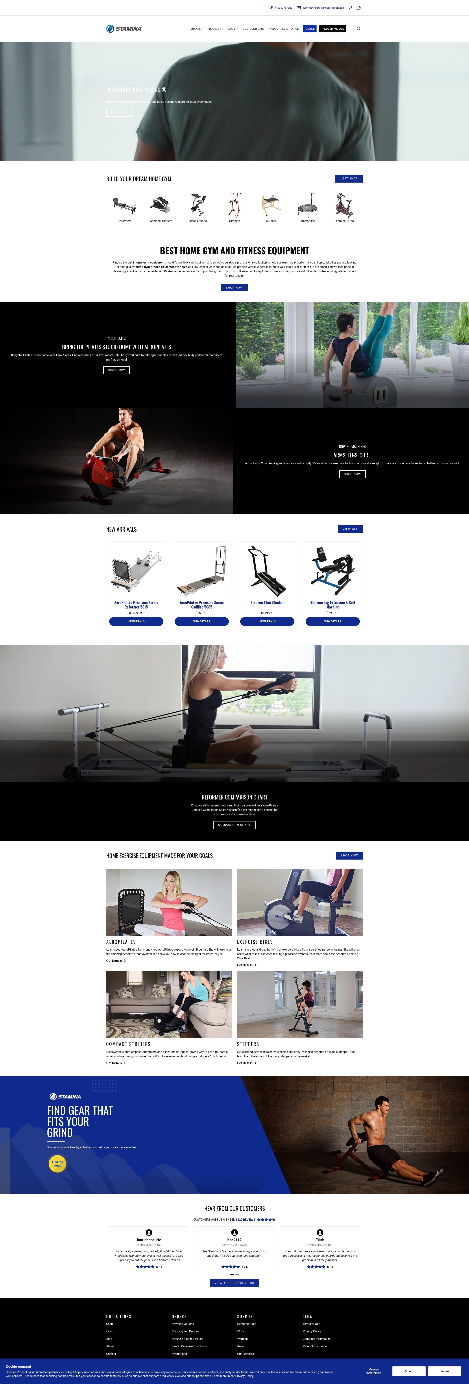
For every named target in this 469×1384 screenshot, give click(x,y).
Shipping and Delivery (186, 1331)
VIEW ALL (350, 529)
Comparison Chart (234, 825)
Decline (444, 1371)
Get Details (114, 960)
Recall (241, 1346)
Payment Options (183, 1324)
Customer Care (246, 1324)
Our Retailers (245, 1354)
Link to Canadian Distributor (189, 1346)
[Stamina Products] (123, 29)
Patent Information (315, 1346)
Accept (409, 1371)
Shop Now (116, 370)
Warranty (242, 1339)
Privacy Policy (244, 1376)
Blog (109, 1339)
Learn (109, 1331)
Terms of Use (311, 1324)
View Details (136, 621)
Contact (111, 1354)
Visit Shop (349, 178)
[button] (359, 8)
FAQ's (241, 1331)
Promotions (179, 1354)
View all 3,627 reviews (234, 1283)
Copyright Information (316, 1339)
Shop (109, 1324)
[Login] (351, 8)
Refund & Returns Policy (187, 1339)
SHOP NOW (119, 112)
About (110, 1346)
